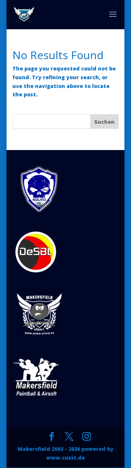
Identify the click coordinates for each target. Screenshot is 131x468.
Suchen (104, 121)
